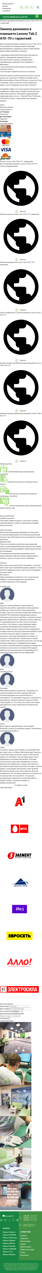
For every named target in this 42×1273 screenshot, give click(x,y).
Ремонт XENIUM (9, 1249)
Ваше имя (4, 1006)
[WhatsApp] (9, 1220)
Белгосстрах (25, 1247)
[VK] (13, 1220)
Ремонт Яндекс (9, 1240)
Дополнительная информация (12, 1014)
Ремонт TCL (8, 1252)
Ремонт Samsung (10, 1238)
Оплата (23, 1235)
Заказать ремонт (6, 107)
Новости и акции (27, 1249)
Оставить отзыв (21, 785)
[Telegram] (5, 1220)
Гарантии (24, 1238)
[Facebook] (17, 1220)
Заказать (23, 211)
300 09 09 (30, 1218)
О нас (22, 1252)
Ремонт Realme (9, 1254)
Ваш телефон (5, 1009)
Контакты (24, 1255)
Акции (23, 1244)
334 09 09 (30, 1216)
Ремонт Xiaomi (9, 1232)
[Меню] (38, 7)
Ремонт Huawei (9, 1246)
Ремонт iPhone (9, 1243)
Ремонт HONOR (9, 1235)
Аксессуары (25, 1241)
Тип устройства (6, 1011)
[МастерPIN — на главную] (9, 7)
